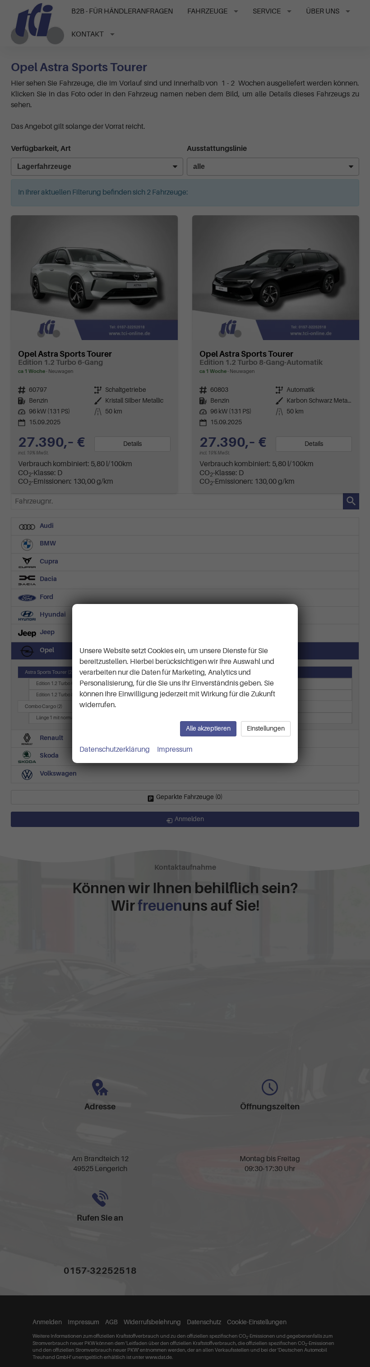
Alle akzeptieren (208, 728)
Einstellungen (266, 728)
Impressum (175, 749)
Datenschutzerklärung (114, 749)
